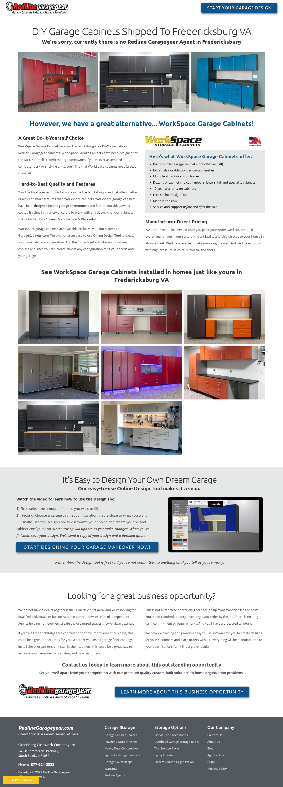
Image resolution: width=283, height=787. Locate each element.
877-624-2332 (42, 764)
